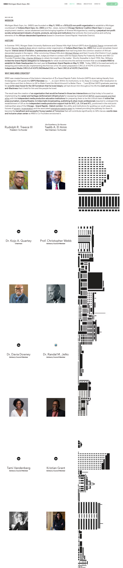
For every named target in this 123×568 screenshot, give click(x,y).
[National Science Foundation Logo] (56, 345)
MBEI (17, 4)
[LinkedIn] (18, 231)
